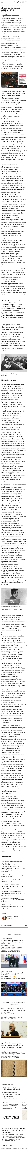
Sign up (5, 1145)
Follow (10, 918)
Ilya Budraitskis (5, 12)
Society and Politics (6, 938)
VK (12, 1148)
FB (10, 1148)
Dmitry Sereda (5, 1013)
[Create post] (17, 2)
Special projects (7, 1085)
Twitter (23, 1148)
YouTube (19, 1148)
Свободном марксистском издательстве (10, 16)
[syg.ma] (2, 2)
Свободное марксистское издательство (12, 5)
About (10, 1145)
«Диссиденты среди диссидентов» (12, 18)
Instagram (15, 1148)
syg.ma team (4, 1049)
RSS (26, 1148)
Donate (7, 2)
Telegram (8, 1148)
